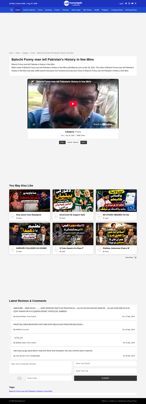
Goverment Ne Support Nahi (72, 215)
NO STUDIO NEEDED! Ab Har (116, 215)
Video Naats (76, 10)
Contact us (113, 401)
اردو (121, 3)
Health (96, 10)
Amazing (48, 10)
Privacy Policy (132, 401)
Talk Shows (87, 10)
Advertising (122, 401)
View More (129, 257)
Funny (40, 10)
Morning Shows (131, 10)
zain (62, 135)
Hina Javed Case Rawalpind (28, 215)
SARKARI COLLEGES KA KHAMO (31, 248)
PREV (62, 142)
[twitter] (135, 3)
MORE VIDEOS (73, 142)
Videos (17, 10)
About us (105, 401)
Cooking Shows (117, 10)
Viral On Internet (29, 10)
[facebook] (126, 3)
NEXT (84, 142)
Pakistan (65, 10)
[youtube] (132, 3)
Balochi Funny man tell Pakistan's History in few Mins (30, 391)
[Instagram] (129, 3)
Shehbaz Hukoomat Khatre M (116, 248)
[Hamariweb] (73, 3)
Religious (105, 10)
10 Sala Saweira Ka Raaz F (71, 248)
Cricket (57, 10)
